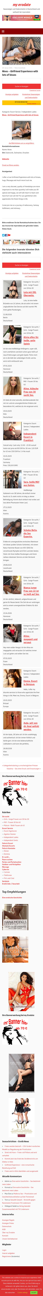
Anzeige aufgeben (11, 94)
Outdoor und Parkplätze (11, 864)
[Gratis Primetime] (21, 104)
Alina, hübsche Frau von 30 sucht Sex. (31, 391)
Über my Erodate (8, 1232)
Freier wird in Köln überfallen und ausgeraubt (21, 1171)
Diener (6, 851)
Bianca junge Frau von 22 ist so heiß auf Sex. (31, 591)
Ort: (3, 153)
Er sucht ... (6, 857)
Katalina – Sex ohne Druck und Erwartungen (23, 768)
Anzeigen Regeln (8, 1220)
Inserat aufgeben (8, 1253)
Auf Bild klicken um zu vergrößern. (21, 143)
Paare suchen (7, 859)
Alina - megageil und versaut (30, 639)
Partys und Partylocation (11, 862)
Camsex (7, 872)
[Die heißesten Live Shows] (21, 244)
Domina (7, 854)
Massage (5, 867)
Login (4, 1250)
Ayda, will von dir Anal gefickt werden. (31, 726)
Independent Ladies (11, 837)
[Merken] (9, 235)
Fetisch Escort (7, 843)
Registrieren (6, 1256)
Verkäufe (5, 881)
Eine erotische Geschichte (12, 897)
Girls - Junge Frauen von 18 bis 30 (16, 819)
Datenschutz (6, 1226)
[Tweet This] (3, 235)
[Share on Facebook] (6, 235)
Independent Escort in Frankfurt (30, 437)
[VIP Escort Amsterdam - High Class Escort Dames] (21, 1117)
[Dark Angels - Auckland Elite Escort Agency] (21, 1073)
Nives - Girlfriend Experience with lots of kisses (20, 115)
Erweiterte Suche (35, 90)
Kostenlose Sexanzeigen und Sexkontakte (31, 96)
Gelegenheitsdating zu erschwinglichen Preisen (20, 765)
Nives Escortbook (20, 68)
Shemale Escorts (8, 846)
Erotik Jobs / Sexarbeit (11, 884)
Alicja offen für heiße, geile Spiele (31, 340)
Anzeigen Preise (8, 1223)
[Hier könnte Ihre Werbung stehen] (15, 1044)
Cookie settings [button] (23, 1292)
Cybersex (5, 869)
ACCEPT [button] (34, 1292)
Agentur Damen (10, 834)
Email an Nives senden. (10, 165)
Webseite (5, 159)
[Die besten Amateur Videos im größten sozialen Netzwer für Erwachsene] (21, 20)
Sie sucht (5, 816)
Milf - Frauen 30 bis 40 (12, 822)
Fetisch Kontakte (8, 848)
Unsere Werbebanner (10, 1239)
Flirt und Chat (9, 878)
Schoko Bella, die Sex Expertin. (30, 533)
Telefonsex (8, 875)
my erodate (21, 4)
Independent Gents (11, 840)
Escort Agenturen (10, 831)
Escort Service (7, 828)
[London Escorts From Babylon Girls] (21, 991)
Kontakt (5, 1236)
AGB (3, 1229)
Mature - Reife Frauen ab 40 (14, 825)
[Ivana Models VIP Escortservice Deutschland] (15, 929)
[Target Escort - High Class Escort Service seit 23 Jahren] (15, 962)
